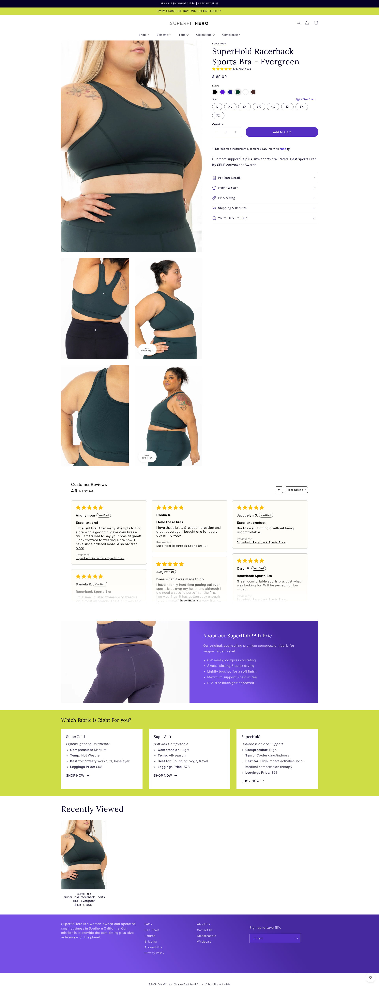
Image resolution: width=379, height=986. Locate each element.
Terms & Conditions (184, 984)
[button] (145, 35)
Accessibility (153, 947)
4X (273, 106)
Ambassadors (206, 935)
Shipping (150, 941)
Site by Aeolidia (222, 984)
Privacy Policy (154, 953)
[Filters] (279, 489)
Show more (187, 600)
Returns (149, 935)
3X (259, 106)
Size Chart (309, 99)
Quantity (217, 124)
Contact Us (205, 930)
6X (302, 106)
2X (244, 106)
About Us (203, 924)
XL (230, 106)
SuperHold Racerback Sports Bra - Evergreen (84, 899)
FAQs (148, 924)
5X (287, 106)
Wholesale (204, 941)
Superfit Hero (165, 984)
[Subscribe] (296, 938)
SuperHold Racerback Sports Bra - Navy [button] (261, 542)
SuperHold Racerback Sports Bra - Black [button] (100, 558)
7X (218, 115)
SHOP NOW (75, 775)
